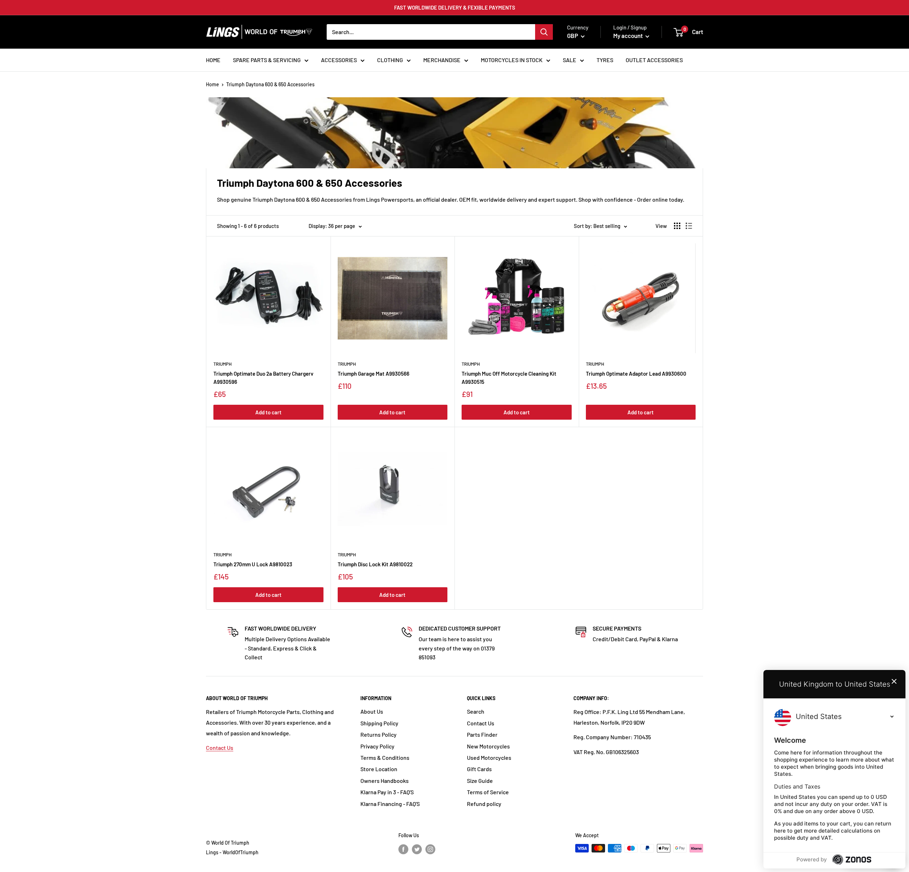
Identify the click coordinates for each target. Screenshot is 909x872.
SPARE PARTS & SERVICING (267, 59)
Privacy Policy (377, 746)
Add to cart (268, 412)
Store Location (378, 768)
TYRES (605, 59)
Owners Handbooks (384, 780)
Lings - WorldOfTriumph (232, 852)
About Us (371, 711)
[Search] (544, 32)
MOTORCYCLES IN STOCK (512, 59)
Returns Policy (378, 734)
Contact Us (219, 747)
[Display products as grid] (677, 226)
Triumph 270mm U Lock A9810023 (252, 564)
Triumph (222, 364)
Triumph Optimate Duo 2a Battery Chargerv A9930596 (263, 377)
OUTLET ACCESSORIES (654, 59)
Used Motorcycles (489, 757)
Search (475, 711)
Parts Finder (482, 734)
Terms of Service (488, 792)
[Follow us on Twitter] (417, 849)
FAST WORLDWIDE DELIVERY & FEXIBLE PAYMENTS (454, 7)
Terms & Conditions (384, 757)
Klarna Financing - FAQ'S (390, 803)
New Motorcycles (488, 746)
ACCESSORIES (339, 59)
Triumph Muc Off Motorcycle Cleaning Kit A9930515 (509, 377)
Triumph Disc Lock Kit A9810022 (375, 564)
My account (628, 35)
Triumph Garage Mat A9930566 (373, 373)
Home (212, 84)
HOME (213, 59)
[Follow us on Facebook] (403, 849)
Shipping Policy (379, 723)
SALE (569, 59)
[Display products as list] (689, 226)
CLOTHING (390, 59)
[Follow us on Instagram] (430, 849)
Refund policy (484, 803)
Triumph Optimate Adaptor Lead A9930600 (636, 373)
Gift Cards (479, 768)
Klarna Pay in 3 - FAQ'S (387, 792)
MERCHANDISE (442, 59)
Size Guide (480, 780)
